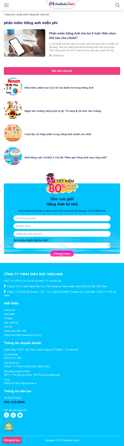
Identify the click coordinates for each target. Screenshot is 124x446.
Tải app (8, 318)
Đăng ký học (12, 440)
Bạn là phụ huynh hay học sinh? (31, 240)
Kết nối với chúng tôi (15, 410)
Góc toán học (11, 322)
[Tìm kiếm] (117, 5)
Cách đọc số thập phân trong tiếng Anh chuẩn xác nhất (58, 134)
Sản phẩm (9, 314)
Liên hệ (8, 327)
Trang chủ (9, 14)
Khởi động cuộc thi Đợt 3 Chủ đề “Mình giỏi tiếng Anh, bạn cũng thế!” (66, 157)
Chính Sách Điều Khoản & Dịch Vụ (22, 335)
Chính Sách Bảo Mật (15, 331)
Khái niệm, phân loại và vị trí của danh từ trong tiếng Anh (59, 88)
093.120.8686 (14, 402)
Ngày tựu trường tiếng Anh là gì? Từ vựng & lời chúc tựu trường (63, 111)
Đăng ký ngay (62, 253)
